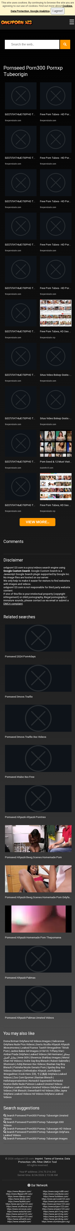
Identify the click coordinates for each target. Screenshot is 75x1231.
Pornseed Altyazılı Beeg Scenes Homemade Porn (33, 857)
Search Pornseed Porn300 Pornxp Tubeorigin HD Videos (38, 1128)
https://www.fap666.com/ (19, 1201)
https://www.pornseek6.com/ (56, 1201)
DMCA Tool (50, 1162)
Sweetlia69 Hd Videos (40, 1090)
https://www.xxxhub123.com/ (19, 1214)
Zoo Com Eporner (23, 1077)
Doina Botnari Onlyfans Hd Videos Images (27, 1041)
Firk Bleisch (19, 1090)
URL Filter (37, 1162)
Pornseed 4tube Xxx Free (19, 777)
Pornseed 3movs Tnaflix (19, 696)
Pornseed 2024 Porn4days (20, 656)
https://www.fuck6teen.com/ (55, 1196)
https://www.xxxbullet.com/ (19, 1211)
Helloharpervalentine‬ (15, 1080)
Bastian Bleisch (43, 1077)
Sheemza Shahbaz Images (45, 1057)
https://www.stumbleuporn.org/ (56, 1221)
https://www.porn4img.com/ (55, 1219)
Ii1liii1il (44, 1051)
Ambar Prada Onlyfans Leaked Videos (25, 1054)
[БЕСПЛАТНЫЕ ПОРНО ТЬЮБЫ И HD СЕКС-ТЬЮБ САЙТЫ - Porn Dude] (21, 108)
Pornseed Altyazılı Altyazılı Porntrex (25, 817)
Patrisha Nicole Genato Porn (29, 1067)
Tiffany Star (56, 1051)
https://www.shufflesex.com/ (19, 1206)
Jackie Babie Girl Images (24, 1051)
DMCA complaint (13, 603)
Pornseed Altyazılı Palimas (20, 977)
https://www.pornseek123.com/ (56, 1199)
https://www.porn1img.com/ (55, 1211)
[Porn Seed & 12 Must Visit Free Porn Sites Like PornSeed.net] (56, 455)
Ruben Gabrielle (60, 1060)
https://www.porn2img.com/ (55, 1214)
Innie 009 (23, 1057)
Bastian (17, 1070)
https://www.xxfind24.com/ (19, 1219)
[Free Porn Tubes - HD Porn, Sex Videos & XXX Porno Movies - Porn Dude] (56, 108)
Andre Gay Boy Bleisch (36, 1060)
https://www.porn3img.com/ (55, 1216)
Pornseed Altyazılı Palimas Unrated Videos (29, 1017)
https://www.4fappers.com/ (19, 1191)
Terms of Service (53, 1158)
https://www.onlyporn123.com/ (56, 1209)
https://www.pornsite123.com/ (19, 1204)
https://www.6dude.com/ (19, 1199)
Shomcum (9, 1064)
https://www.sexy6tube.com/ (56, 1194)
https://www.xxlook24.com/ (19, 1221)
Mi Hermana (55, 1054)
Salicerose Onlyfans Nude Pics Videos (33, 1042)
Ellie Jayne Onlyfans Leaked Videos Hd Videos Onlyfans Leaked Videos (35, 1094)
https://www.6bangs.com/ (19, 1196)
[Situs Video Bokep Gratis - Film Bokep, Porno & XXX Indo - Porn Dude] (56, 369)
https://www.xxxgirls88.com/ (56, 1191)
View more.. (37, 522)
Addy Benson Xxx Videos (31, 1064)
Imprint (39, 1158)
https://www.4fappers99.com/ (19, 1194)
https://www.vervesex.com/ (19, 1209)
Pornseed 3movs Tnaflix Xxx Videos (25, 737)
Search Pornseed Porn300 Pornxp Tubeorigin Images (37, 1138)
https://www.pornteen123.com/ (56, 1204)
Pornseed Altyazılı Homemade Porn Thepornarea (33, 937)
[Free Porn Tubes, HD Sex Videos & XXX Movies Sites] (56, 325)
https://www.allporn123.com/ (56, 1206)
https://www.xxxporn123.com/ (19, 1216)
